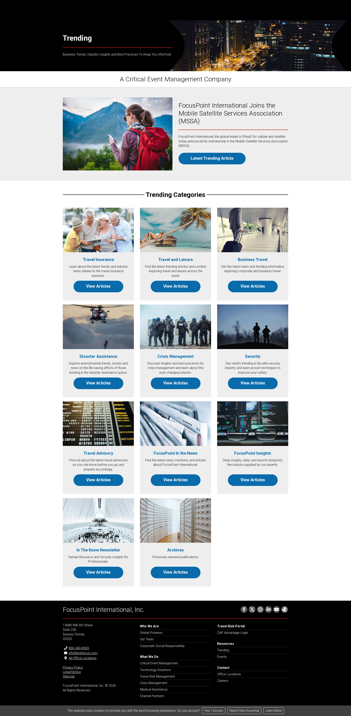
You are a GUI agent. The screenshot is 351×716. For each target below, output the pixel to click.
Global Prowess (151, 633)
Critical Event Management (159, 663)
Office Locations (229, 674)
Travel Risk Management (157, 676)
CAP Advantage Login (232, 633)
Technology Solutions (155, 670)
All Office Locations (82, 658)
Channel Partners (152, 696)
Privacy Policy (73, 667)
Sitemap (69, 676)
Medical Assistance (154, 689)
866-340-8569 (79, 648)
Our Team (147, 639)
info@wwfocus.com (83, 653)
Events (222, 657)
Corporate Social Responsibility (162, 646)
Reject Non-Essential (244, 711)
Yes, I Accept (213, 711)
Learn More (273, 711)
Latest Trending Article (212, 158)
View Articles (98, 286)
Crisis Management (153, 683)
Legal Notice (72, 672)
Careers (222, 681)
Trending (223, 650)
